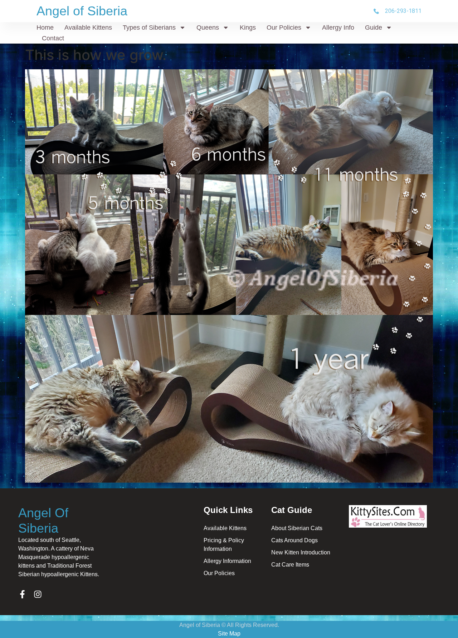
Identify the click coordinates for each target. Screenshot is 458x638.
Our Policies (284, 27)
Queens (207, 27)
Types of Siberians (149, 27)
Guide (373, 27)
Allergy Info (338, 27)
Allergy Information (227, 561)
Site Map (229, 633)
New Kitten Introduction (300, 552)
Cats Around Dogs (294, 540)
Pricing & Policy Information (224, 544)
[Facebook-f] (22, 594)
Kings (248, 27)
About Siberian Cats (296, 528)
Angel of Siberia (81, 11)
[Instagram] (38, 594)
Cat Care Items (290, 565)
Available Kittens (88, 27)
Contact (53, 38)
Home (45, 27)
